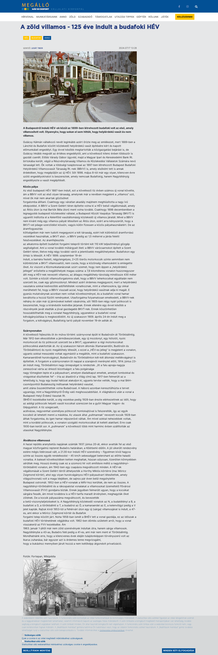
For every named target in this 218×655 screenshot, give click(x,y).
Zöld (72, 16)
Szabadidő (85, 16)
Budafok (36, 38)
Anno (63, 16)
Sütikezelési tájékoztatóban (112, 630)
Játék (165, 16)
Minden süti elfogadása (178, 650)
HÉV (26, 38)
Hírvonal (27, 16)
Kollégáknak (185, 17)
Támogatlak (103, 16)
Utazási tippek (124, 16)
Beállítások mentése (36, 650)
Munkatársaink (46, 16)
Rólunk (153, 16)
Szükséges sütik (33, 635)
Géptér (141, 16)
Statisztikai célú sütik (35, 641)
